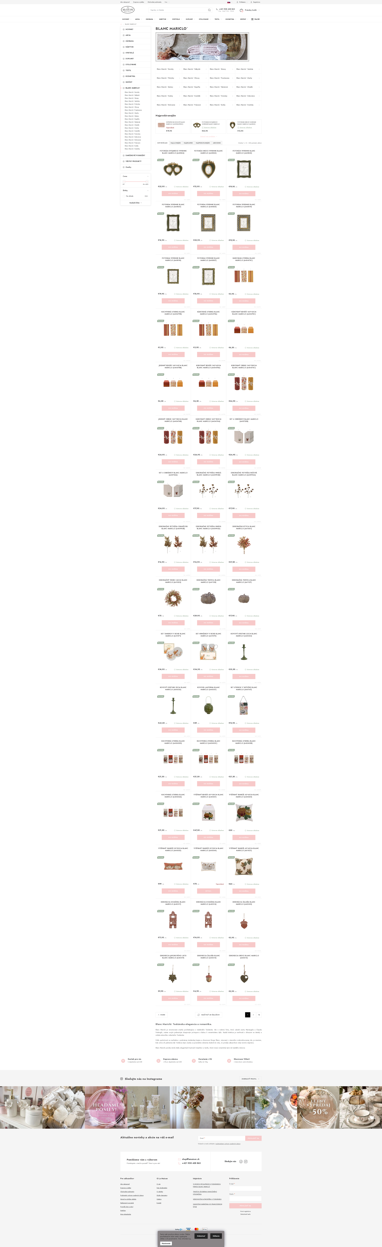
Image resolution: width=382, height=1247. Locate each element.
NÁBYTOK (130, 47)
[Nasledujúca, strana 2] (253, 1014)
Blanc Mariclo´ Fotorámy (132, 134)
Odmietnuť (201, 1236)
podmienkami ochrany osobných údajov (228, 1144)
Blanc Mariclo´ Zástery (132, 116)
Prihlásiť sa (253, 1138)
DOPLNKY (130, 59)
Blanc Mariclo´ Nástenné (132, 122)
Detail (208, 891)
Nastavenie (166, 1243)
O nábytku (160, 1192)
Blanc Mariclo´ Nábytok (132, 95)
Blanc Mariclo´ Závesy (132, 98)
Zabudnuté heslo (245, 1214)
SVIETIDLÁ (130, 53)
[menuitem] (126, 19)
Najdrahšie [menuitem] (188, 143)
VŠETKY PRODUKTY (133, 161)
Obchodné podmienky (154, 2)
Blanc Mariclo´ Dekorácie (133, 137)
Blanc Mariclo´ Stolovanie (133, 140)
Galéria (159, 1199)
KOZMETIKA (130, 76)
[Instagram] (245, 1161)
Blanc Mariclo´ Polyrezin (132, 143)
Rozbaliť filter (135, 203)
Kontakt (159, 1203)
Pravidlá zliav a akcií (126, 1207)
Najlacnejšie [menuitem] (176, 143)
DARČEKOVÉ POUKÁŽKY (135, 155)
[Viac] (255, 19)
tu (190, 1239)
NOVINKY (129, 29)
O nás (158, 1184)
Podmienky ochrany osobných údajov (132, 1195)
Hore (162, 1015)
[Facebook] (241, 1161)
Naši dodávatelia (162, 1188)
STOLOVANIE (131, 64)
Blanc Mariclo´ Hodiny (132, 128)
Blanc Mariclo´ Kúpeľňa (132, 119)
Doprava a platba (138, 2)
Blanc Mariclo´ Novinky (132, 92)
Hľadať (209, 10)
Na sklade (137, 196)
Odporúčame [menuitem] (162, 143)
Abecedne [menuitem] (217, 143)
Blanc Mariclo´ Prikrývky (132, 104)
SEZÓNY (129, 82)
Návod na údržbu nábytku (128, 1199)
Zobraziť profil (249, 1079)
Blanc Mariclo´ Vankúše (132, 101)
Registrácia (256, 2)
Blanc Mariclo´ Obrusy (132, 107)
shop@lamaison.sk (190, 1159)
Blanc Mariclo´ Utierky (132, 113)
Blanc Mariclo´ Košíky (131, 146)
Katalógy (123, 1211)
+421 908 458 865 (227, 9)
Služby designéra (162, 1195)
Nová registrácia (245, 1211)
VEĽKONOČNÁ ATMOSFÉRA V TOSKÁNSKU (207, 1199)
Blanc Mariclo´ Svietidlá (132, 131)
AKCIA (128, 35)
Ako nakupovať (125, 2)
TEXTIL (128, 70)
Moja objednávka (125, 1214)
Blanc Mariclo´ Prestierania (133, 110)
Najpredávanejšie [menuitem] (203, 143)
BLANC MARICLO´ (133, 88)
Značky (128, 167)
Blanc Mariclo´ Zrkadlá (132, 125)
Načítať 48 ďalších (210, 1015)
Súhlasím (216, 1236)
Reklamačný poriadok (127, 1203)
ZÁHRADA (130, 41)
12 (259, 1015)
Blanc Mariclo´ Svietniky (132, 149)
